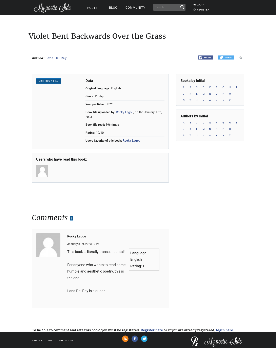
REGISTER (203, 9)
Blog (113, 7)
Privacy (37, 340)
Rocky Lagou (124, 112)
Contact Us (66, 340)
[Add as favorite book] (241, 57)
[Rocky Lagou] (42, 171)
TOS (50, 340)
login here (224, 330)
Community (135, 7)
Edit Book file (48, 81)
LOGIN (200, 4)
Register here (152, 330)
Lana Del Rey (55, 58)
